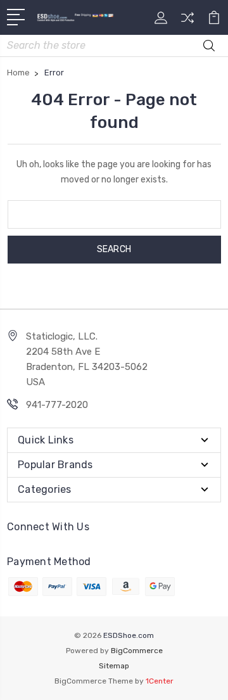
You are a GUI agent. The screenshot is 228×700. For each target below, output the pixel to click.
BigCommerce (137, 650)
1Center (160, 681)
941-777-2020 (57, 404)
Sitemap (114, 665)
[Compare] (187, 22)
